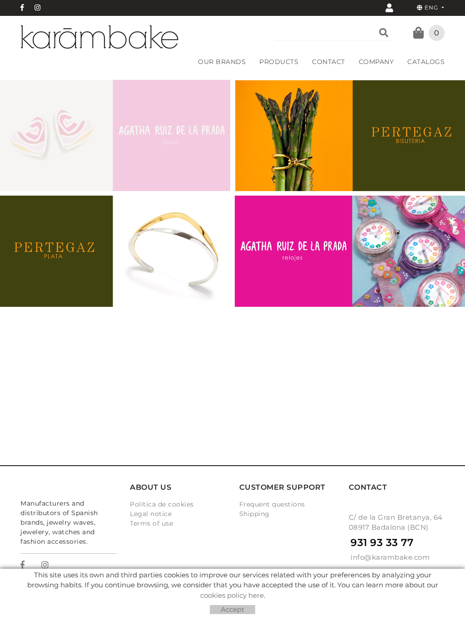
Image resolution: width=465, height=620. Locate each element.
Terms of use (151, 523)
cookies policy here (232, 595)
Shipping (254, 514)
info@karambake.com (390, 557)
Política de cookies (162, 504)
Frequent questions (272, 504)
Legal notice (151, 514)
